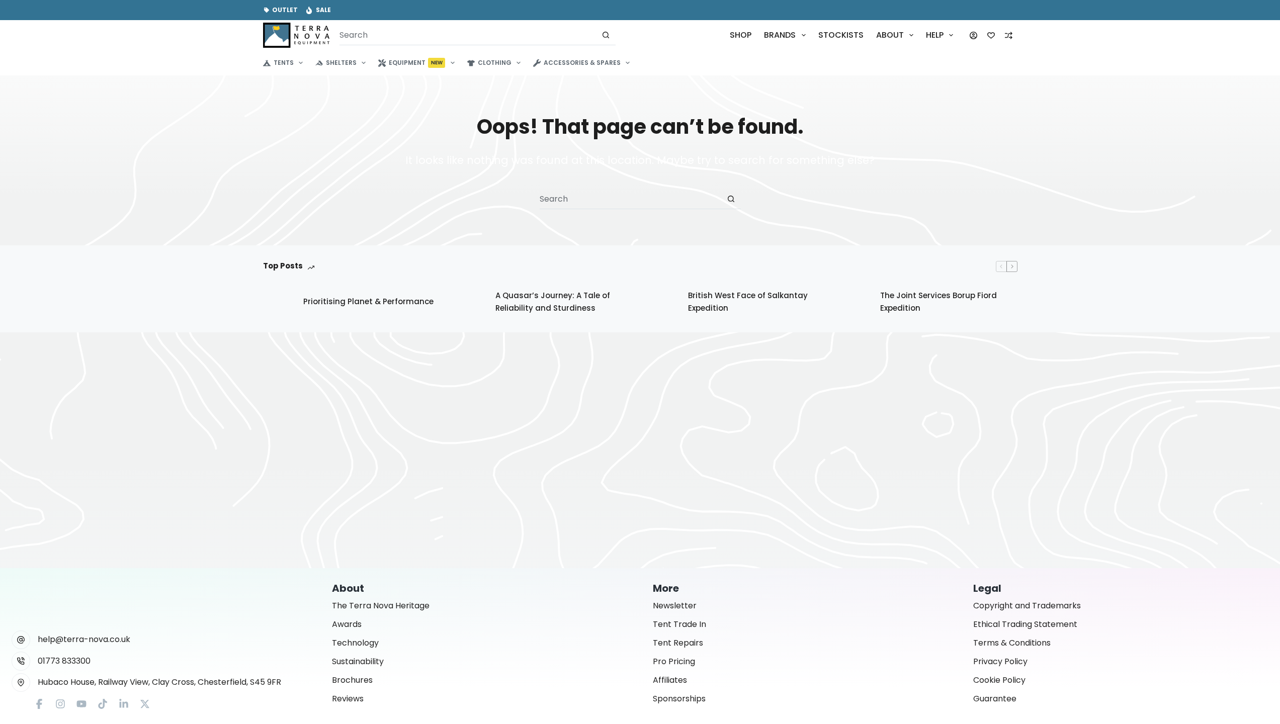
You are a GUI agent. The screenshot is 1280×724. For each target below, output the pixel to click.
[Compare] (1008, 35)
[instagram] (60, 703)
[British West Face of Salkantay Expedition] (663, 302)
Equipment (416, 62)
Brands (780, 35)
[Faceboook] (39, 703)
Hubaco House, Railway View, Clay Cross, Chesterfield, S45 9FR (159, 682)
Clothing (494, 62)
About (890, 35)
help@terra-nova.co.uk (84, 639)
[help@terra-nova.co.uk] (21, 640)
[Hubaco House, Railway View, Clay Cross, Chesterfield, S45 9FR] (21, 682)
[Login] (973, 35)
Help (935, 35)
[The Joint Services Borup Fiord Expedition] (855, 302)
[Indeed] (123, 703)
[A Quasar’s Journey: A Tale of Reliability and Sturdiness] (470, 302)
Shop (740, 35)
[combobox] (467, 35)
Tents (284, 62)
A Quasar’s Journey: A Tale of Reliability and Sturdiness (552, 301)
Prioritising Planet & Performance (368, 301)
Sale (323, 10)
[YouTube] (81, 703)
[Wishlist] (991, 35)
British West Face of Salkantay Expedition (748, 301)
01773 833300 (64, 661)
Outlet (285, 10)
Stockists (841, 35)
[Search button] (606, 35)
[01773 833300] (21, 661)
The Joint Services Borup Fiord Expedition (938, 301)
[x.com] (144, 703)
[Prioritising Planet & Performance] (278, 302)
